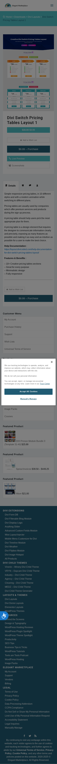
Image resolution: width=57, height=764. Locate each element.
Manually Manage (28, 399)
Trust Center (45, 384)
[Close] (52, 362)
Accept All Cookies (28, 392)
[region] (28, 382)
